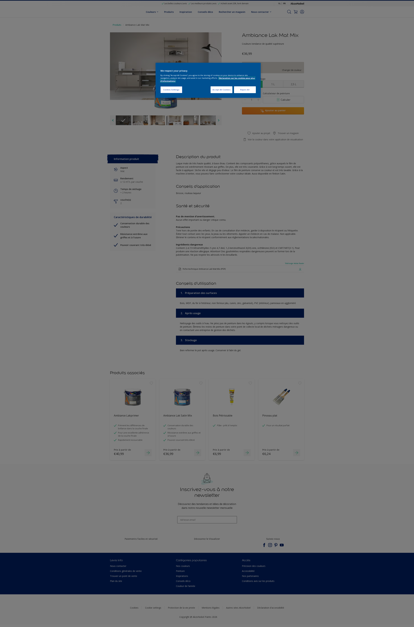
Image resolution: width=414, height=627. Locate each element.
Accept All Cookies (221, 89)
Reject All (245, 89)
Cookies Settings (171, 89)
